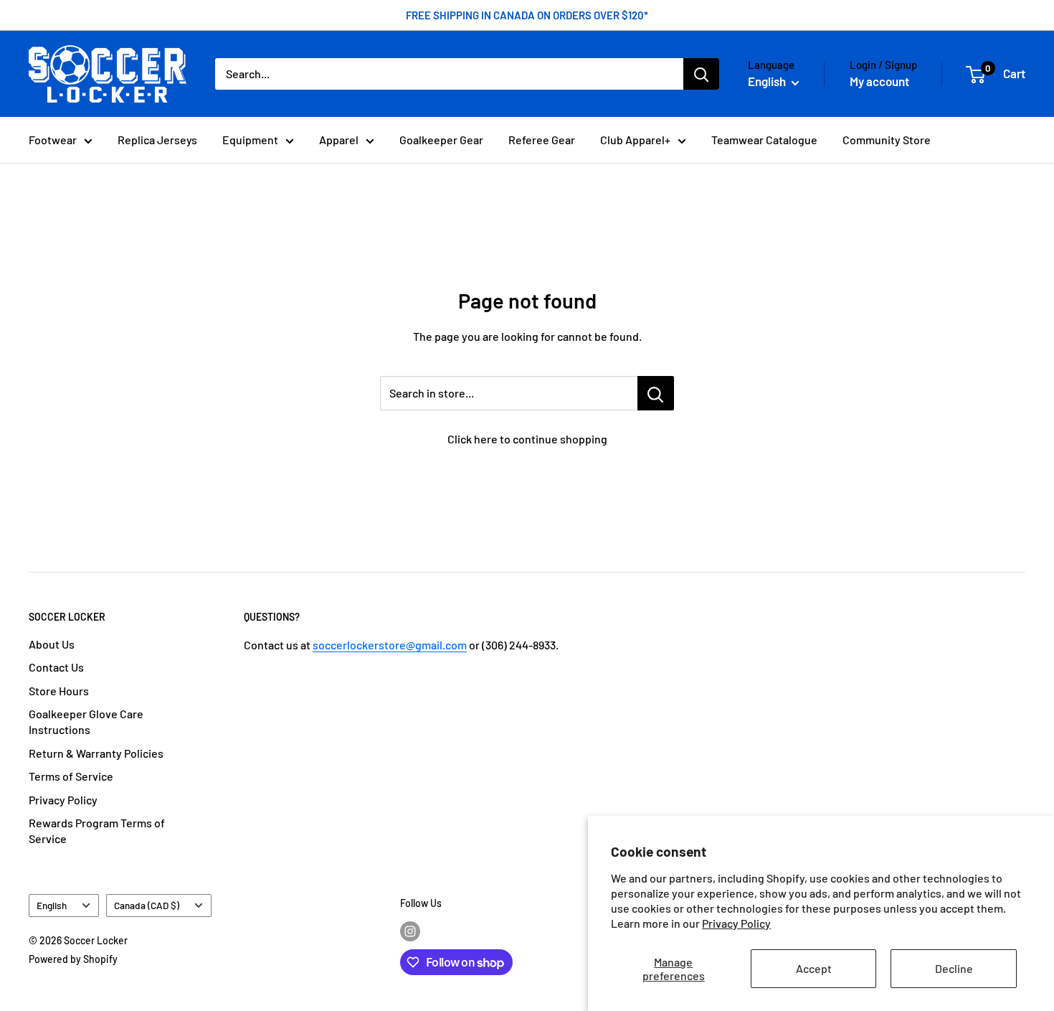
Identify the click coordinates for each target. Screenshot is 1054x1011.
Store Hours (59, 690)
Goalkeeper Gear (441, 139)
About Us (52, 644)
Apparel (339, 139)
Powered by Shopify (73, 959)
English (52, 905)
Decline (954, 968)
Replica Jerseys (157, 139)
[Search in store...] (655, 393)
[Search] (701, 74)
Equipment (250, 139)
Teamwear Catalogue (764, 139)
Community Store (886, 139)
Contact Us (56, 667)
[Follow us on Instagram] (410, 931)
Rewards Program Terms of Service (97, 830)
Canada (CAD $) (146, 905)
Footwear (53, 139)
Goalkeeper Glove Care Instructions (86, 721)
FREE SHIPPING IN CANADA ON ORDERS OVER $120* (527, 15)
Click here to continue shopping (527, 439)
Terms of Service (71, 776)
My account (879, 81)
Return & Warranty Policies (96, 753)
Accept (814, 968)
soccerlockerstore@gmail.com (390, 645)
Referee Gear (541, 139)
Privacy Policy (736, 923)
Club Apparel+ (635, 139)
